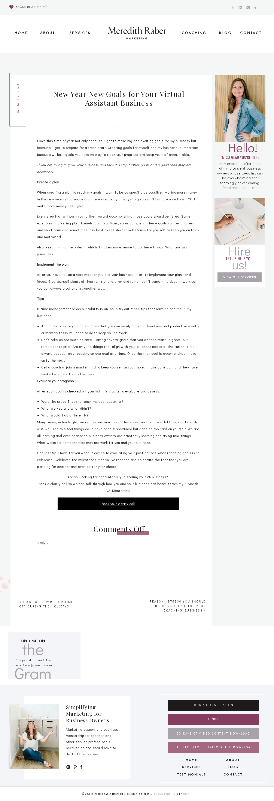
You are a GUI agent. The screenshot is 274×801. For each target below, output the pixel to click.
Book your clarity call (118, 503)
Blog (115, 127)
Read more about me (240, 188)
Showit (187, 793)
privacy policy (162, 793)
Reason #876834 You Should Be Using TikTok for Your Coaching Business (178, 605)
